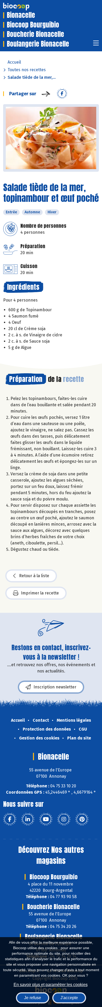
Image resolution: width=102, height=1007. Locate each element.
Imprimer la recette (40, 593)
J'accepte (69, 997)
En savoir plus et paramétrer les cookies (51, 984)
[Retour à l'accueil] (24, 6)
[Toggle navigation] (96, 44)
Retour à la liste (34, 575)
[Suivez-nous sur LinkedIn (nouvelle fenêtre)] (27, 819)
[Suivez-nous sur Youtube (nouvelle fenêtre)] (45, 819)
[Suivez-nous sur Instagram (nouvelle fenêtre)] (63, 819)
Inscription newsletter (54, 687)
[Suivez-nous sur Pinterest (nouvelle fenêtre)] (81, 819)
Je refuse (32, 997)
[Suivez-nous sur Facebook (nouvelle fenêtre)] (9, 819)
